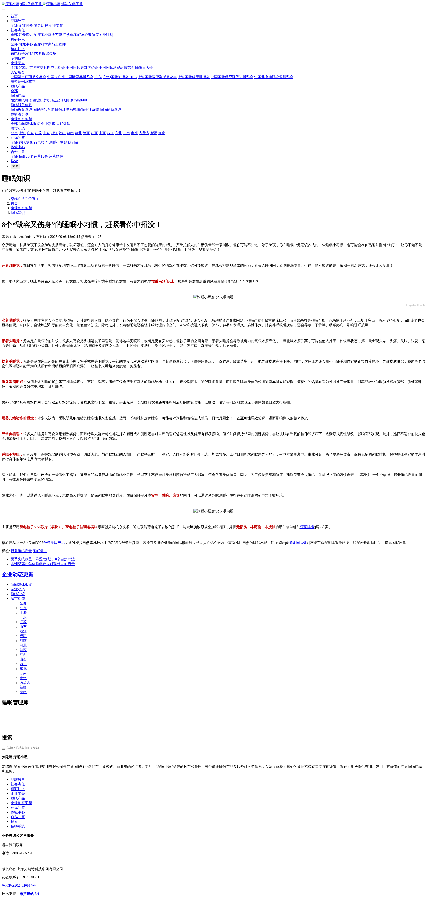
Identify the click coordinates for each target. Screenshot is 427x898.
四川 (23, 664)
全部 (14, 25)
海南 (23, 692)
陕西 (23, 650)
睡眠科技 (40, 551)
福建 (23, 636)
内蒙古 (25, 683)
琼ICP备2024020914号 (19, 885)
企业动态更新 (21, 208)
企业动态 (18, 589)
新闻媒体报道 (21, 584)
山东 (23, 626)
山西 (23, 659)
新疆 (23, 687)
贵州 (23, 678)
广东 (23, 617)
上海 (23, 612)
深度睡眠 (307, 527)
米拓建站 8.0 (29, 894)
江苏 (23, 622)
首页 (14, 16)
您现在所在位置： (25, 199)
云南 (23, 673)
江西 (23, 655)
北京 (23, 608)
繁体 (15, 166)
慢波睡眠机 (297, 543)
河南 (23, 641)
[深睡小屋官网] (213, 4)
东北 (23, 669)
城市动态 (18, 598)
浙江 (23, 631)
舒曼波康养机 (54, 543)
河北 (23, 645)
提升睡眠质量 (21, 551)
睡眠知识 (18, 213)
